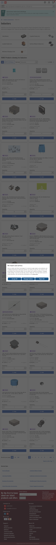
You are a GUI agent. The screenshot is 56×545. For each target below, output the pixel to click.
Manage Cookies (28, 279)
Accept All (14, 279)
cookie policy (35, 274)
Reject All (41, 279)
